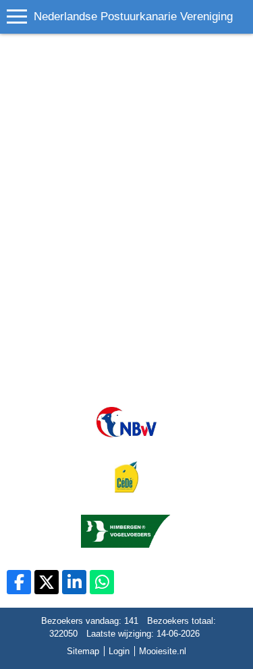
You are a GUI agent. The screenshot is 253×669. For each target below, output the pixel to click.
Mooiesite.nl (162, 651)
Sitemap (83, 651)
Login (119, 651)
